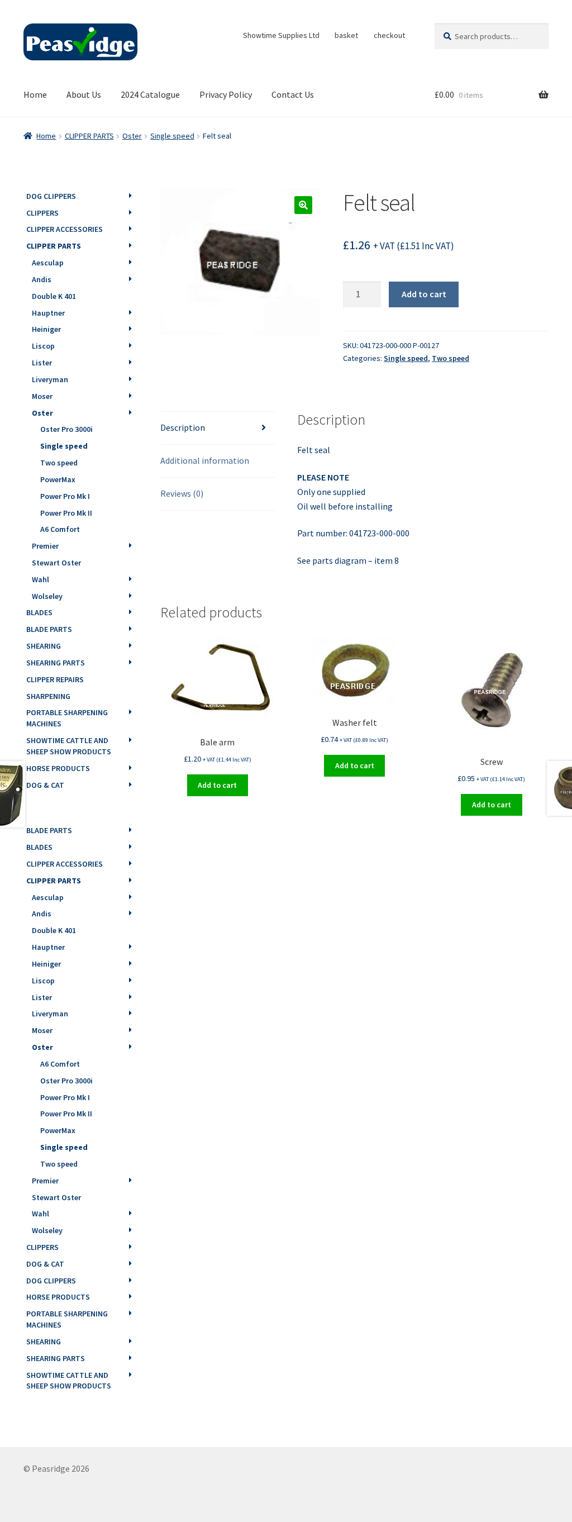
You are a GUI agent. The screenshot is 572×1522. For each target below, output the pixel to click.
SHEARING (43, 646)
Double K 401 (54, 296)
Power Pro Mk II (66, 513)
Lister (42, 363)
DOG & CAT (45, 785)
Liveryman (50, 379)
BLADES (39, 612)
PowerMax (57, 479)
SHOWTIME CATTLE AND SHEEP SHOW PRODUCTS (68, 746)
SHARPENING (48, 696)
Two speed (450, 358)
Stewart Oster (56, 563)
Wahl (40, 579)
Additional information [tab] (204, 460)
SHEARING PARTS (55, 663)
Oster (132, 136)
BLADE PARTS (49, 629)
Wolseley (47, 596)
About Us (83, 94)
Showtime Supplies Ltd (281, 35)
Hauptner (48, 313)
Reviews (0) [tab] (181, 493)
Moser (42, 396)
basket (346, 35)
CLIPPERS (42, 213)
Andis (41, 279)
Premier (45, 546)
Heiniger (46, 329)
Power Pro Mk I (65, 496)
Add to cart (424, 293)
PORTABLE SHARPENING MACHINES (67, 718)
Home (35, 94)
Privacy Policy (225, 94)
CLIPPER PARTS (89, 136)
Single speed (172, 136)
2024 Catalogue (150, 94)
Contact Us (292, 94)
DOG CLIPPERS (51, 196)
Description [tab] (182, 427)
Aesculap (48, 263)
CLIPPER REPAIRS (55, 679)
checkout (389, 35)
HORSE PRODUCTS (58, 768)
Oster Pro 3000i (66, 429)
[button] (303, 205)
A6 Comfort (60, 529)
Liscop (43, 346)
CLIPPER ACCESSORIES (64, 229)
